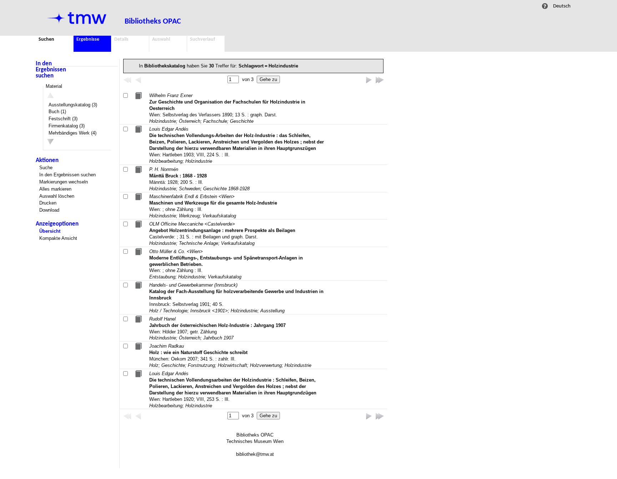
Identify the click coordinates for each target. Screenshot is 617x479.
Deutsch (562, 6)
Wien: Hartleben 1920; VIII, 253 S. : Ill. (232, 389)
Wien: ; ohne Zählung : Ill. (213, 206)
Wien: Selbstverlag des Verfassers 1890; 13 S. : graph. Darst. (227, 108)
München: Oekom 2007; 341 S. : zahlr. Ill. (230, 355)
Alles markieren (55, 189)
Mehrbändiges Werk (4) (72, 133)
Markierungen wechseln (63, 182)
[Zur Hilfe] (545, 6)
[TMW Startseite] (77, 18)
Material (54, 86)
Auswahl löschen (56, 196)
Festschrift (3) (63, 118)
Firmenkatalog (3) (67, 125)
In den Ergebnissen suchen (51, 70)
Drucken (47, 203)
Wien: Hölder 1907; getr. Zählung (217, 328)
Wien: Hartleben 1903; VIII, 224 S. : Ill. (236, 145)
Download (49, 210)
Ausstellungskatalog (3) (73, 104)
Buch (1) (57, 111)
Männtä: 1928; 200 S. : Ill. (199, 179)
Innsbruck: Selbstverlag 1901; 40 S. (236, 297)
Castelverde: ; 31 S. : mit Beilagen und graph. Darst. (222, 233)
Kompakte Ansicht (58, 238)
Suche (45, 167)
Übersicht (49, 231)
